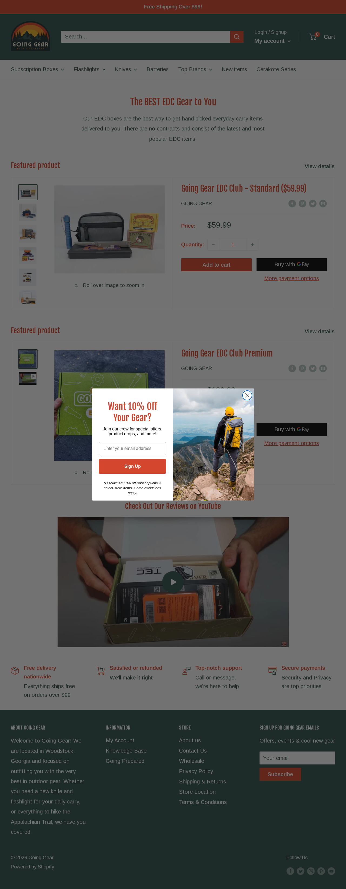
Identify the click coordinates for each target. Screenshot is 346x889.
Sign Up (132, 466)
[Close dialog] (247, 395)
